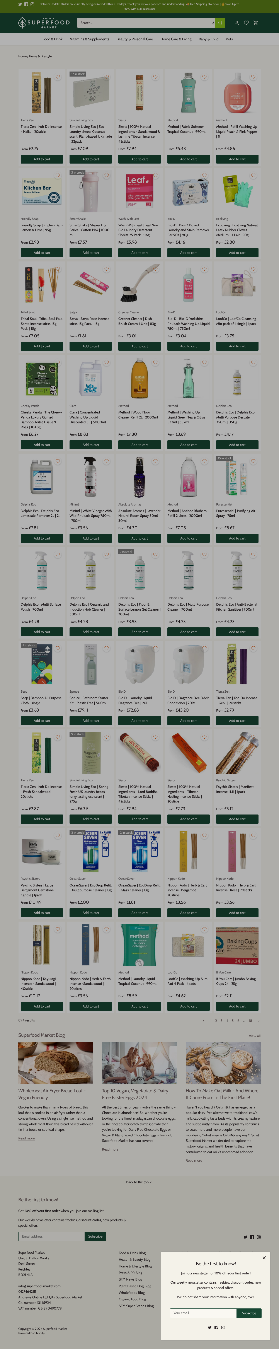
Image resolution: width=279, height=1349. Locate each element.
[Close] (264, 1258)
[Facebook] (216, 1327)
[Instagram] (223, 1327)
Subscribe (249, 1313)
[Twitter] (209, 1327)
